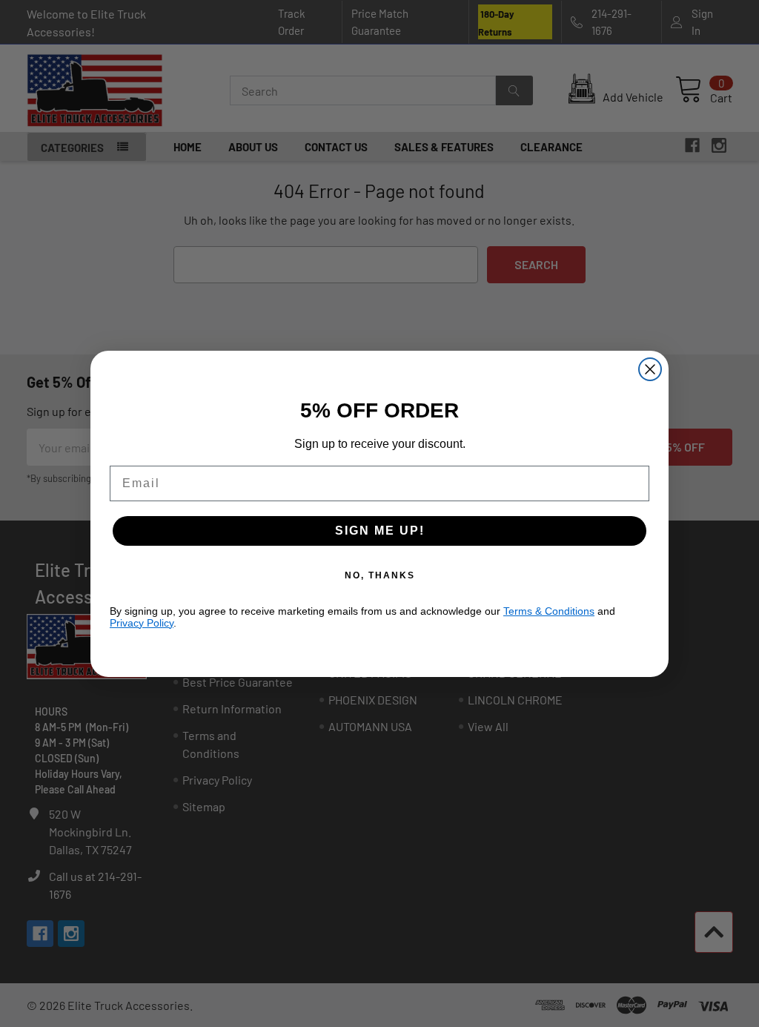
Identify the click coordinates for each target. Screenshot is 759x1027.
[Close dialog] (650, 369)
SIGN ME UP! (380, 530)
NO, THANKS (380, 575)
